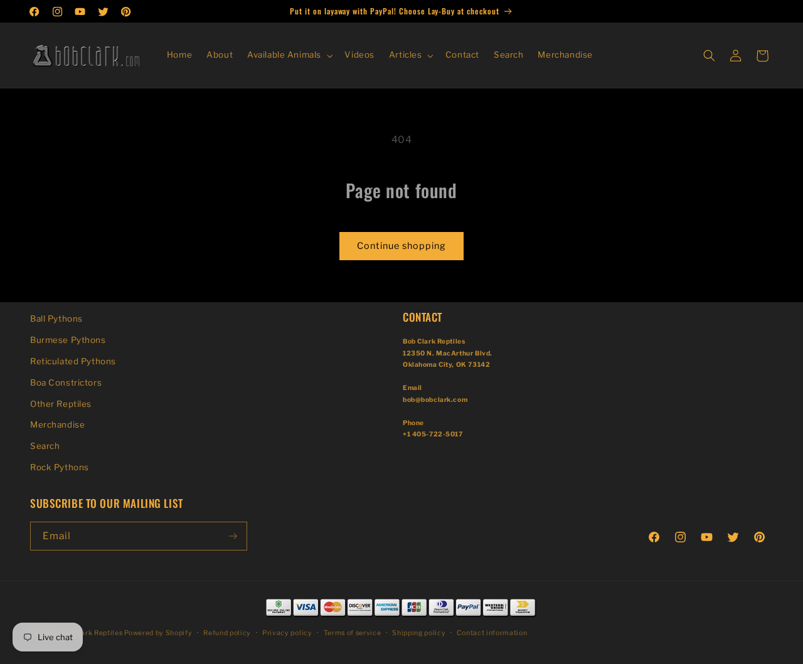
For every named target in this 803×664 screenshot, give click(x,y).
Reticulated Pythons (73, 361)
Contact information (492, 633)
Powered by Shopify (158, 633)
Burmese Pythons (68, 340)
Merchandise (57, 424)
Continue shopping (401, 245)
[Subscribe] (233, 536)
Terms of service (352, 633)
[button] (289, 55)
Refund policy (227, 633)
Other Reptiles (61, 404)
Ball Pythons (56, 319)
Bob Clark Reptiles (90, 633)
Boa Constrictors (66, 382)
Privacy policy (287, 633)
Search (45, 446)
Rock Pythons (59, 467)
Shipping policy (418, 633)
